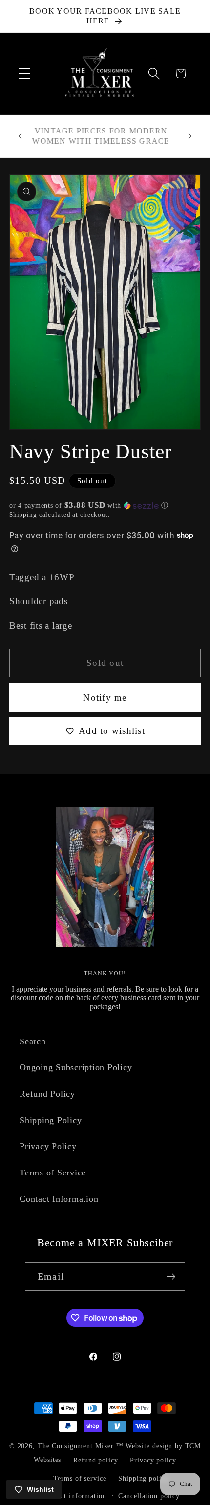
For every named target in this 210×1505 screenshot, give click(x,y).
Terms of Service (53, 1172)
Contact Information (59, 1199)
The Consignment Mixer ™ (81, 1446)
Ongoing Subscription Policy (76, 1067)
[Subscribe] (171, 1276)
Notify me (104, 697)
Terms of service (79, 1478)
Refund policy (95, 1460)
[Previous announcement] (20, 136)
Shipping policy (143, 1478)
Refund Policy (47, 1094)
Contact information (74, 1496)
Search (33, 1041)
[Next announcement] (190, 136)
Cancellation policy (149, 1496)
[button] (24, 73)
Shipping (23, 514)
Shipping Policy (51, 1120)
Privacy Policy (48, 1146)
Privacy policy (153, 1460)
